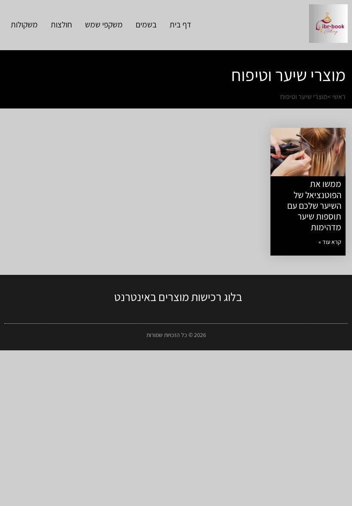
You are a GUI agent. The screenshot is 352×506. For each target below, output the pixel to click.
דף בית (180, 24)
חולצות (61, 24)
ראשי (339, 96)
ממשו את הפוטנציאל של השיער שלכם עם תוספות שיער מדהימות (314, 205)
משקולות (24, 24)
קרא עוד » (330, 242)
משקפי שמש (104, 24)
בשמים (146, 24)
